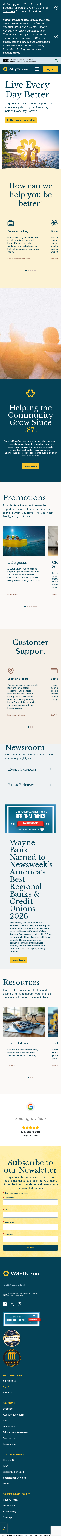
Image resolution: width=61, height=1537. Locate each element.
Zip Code (9, 1234)
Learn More (30, 466)
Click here (9, 11)
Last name (9, 1222)
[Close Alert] (56, 8)
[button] (26, 270)
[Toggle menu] (37, 69)
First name (9, 1197)
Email (7, 1210)
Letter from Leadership (21, 121)
